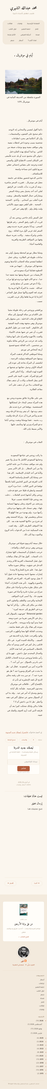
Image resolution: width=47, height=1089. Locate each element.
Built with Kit (23, 773)
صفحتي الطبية (18, 965)
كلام (36, 29)
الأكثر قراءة (11, 35)
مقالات (9, 24)
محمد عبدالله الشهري (23, 8)
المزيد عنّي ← (30, 965)
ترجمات (41, 984)
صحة (38, 35)
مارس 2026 (37, 1033)
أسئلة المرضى (25, 35)
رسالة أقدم (10, 883)
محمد (22, 961)
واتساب (24, 740)
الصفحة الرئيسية (33, 24)
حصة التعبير (25, 29)
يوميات (19, 24)
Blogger (11, 1084)
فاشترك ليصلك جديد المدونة (17, 732)
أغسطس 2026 (36, 1024)
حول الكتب (12, 29)
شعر (12, 41)
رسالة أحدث (36, 883)
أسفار (21, 41)
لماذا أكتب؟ (32, 41)
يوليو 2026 (38, 1029)
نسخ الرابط (12, 740)
